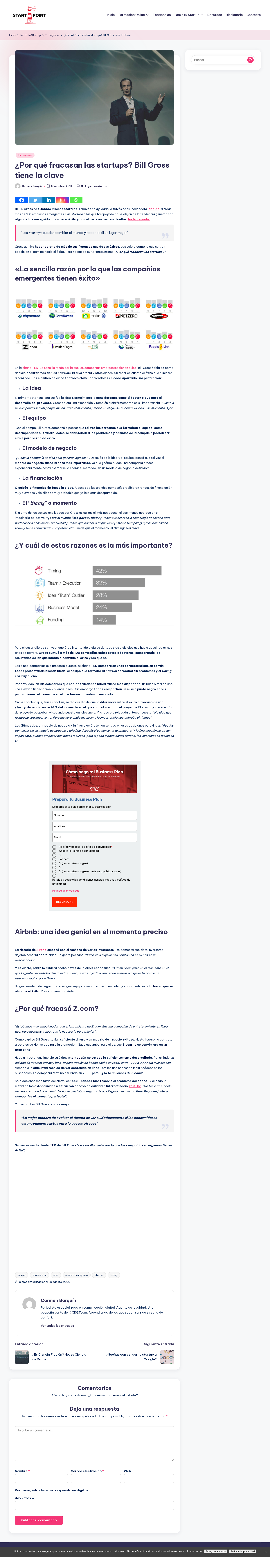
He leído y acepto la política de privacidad (85, 846)
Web (127, 1471)
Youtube (135, 1086)
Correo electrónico (87, 1471)
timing (113, 1275)
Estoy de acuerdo (216, 1551)
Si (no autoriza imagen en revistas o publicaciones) (90, 871)
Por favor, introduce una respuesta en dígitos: (52, 1490)
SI (60, 867)
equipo (22, 1275)
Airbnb (41, 950)
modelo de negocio (76, 1275)
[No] (265, 1552)
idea (55, 1275)
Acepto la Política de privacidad (79, 850)
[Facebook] (21, 200)
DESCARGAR (64, 902)
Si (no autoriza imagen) (73, 863)
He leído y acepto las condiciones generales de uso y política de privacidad (91, 881)
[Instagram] (62, 200)
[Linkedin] (48, 200)
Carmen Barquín (58, 1300)
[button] (57, 1325)
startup (99, 1275)
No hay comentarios (94, 186)
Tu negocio (25, 155)
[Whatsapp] (76, 200)
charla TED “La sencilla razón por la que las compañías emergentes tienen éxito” (79, 368)
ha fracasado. (139, 219)
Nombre (22, 1471)
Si (60, 855)
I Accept (64, 859)
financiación (39, 1275)
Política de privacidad (66, 890)
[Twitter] (35, 200)
